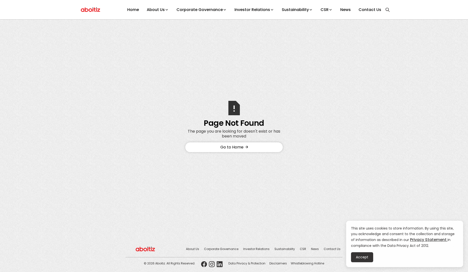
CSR (325, 9)
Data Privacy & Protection (246, 263)
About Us (156, 9)
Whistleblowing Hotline (307, 263)
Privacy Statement (429, 239)
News (345, 9)
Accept (362, 257)
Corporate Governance (199, 9)
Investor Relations (252, 9)
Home (133, 9)
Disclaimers (278, 263)
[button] (158, 10)
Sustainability (295, 9)
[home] (90, 10)
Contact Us (370, 9)
